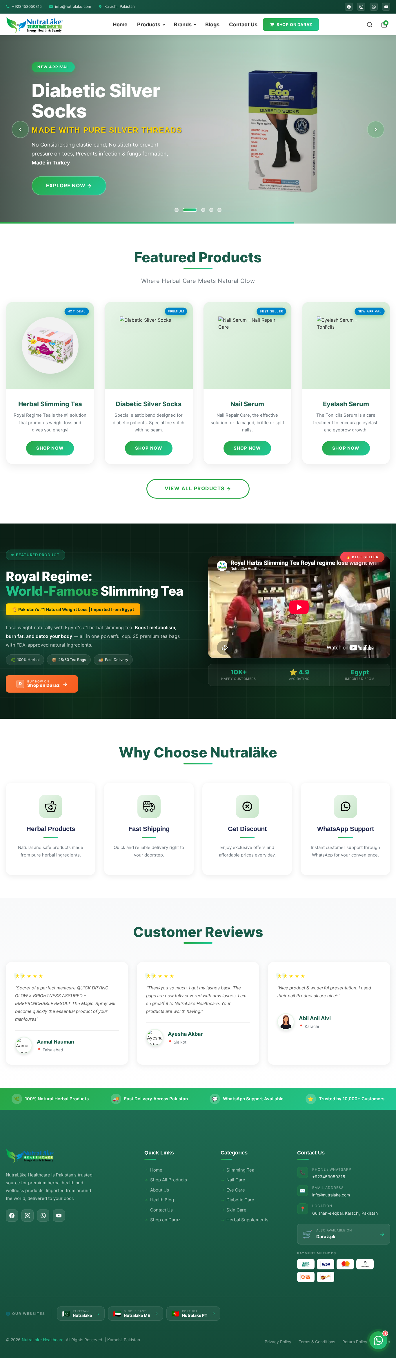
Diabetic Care (240, 1200)
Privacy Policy (278, 1341)
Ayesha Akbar (185, 1034)
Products (148, 24)
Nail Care (235, 1180)
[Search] (370, 25)
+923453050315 (27, 6)
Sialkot (180, 1041)
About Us (159, 1190)
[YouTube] (386, 7)
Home (120, 24)
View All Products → (198, 488)
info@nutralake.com (73, 6)
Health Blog (162, 1200)
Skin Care (236, 1210)
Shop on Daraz (294, 24)
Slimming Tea (240, 1170)
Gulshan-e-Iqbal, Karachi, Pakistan (345, 1213)
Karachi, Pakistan (119, 6)
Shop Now (50, 448)
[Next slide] (375, 129)
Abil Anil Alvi (315, 1018)
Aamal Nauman (55, 1042)
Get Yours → (64, 175)
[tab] (177, 210)
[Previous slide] (20, 129)
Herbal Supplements (247, 1219)
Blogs (212, 24)
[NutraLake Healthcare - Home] (35, 24)
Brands (183, 24)
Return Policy (354, 1341)
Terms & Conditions (317, 1341)
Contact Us (243, 24)
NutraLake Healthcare (42, 1339)
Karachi (312, 1026)
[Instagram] (361, 7)
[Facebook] (349, 7)
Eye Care (235, 1190)
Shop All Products (168, 1180)
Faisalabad (53, 1049)
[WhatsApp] (374, 7)
